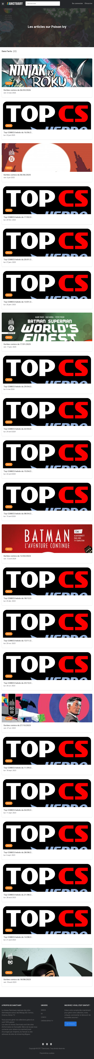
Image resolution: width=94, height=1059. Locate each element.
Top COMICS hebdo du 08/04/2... (18, 513)
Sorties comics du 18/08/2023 (17, 979)
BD (42, 1013)
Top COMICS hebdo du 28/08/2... (18, 852)
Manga (43, 1010)
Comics (43, 1017)
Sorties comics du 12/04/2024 (17, 556)
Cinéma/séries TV (47, 1021)
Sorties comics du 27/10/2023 (17, 725)
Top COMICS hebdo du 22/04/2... (18, 429)
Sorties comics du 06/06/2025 (17, 175)
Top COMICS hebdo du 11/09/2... (18, 768)
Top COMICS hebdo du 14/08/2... (18, 937)
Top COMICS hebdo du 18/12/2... (18, 598)
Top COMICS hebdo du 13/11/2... (18, 640)
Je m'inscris (70, 1024)
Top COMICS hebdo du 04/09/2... (18, 810)
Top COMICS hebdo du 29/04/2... (18, 386)
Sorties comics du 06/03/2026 (17, 90)
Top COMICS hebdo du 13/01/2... (18, 302)
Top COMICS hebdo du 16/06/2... (18, 132)
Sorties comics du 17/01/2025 (17, 344)
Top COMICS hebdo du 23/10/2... (18, 683)
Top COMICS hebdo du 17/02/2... (18, 217)
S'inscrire (88, 3)
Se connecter (77, 3)
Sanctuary (45, 1048)
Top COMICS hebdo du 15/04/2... (18, 471)
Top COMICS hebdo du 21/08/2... (18, 895)
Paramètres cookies (47, 1053)
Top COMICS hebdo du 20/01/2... (18, 259)
